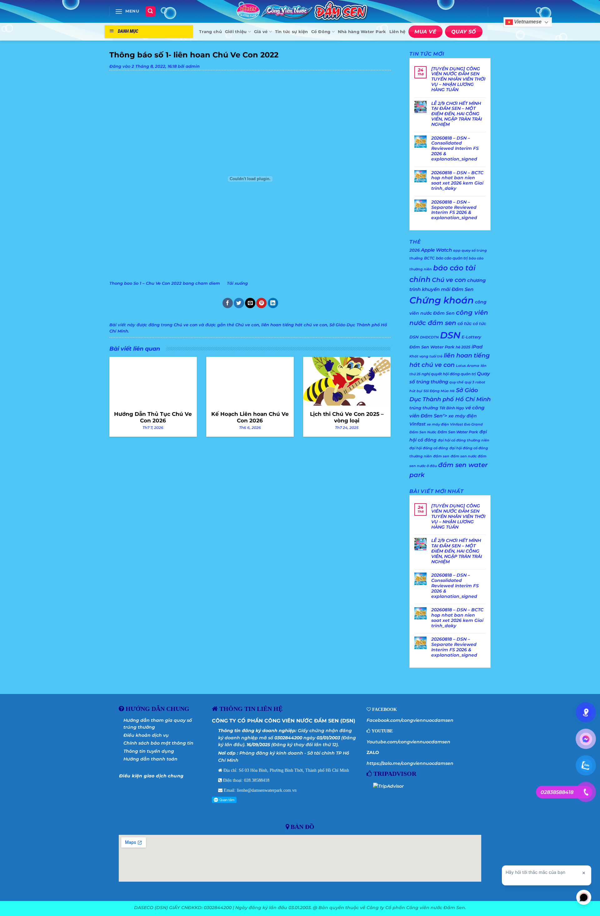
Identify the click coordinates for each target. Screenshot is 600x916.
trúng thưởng (423, 407)
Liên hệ (397, 31)
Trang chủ (210, 31)
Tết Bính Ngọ (451, 408)
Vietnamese (527, 22)
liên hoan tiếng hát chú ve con (294, 325)
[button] (127, 11)
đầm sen (441, 456)
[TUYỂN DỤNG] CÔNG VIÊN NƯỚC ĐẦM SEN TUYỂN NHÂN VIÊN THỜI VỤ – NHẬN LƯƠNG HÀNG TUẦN (458, 79)
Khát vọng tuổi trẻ (425, 356)
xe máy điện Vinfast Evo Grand (455, 424)
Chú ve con (186, 325)
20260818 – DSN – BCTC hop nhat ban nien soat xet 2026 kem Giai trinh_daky (457, 180)
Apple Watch (436, 250)
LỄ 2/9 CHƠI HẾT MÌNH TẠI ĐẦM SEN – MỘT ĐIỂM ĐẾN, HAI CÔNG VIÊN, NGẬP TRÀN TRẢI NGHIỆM (456, 114)
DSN (450, 335)
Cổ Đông (321, 31)
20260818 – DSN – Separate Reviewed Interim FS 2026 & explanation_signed (454, 209)
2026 (414, 250)
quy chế (456, 382)
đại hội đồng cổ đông (428, 448)
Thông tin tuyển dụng (148, 751)
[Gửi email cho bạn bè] (250, 303)
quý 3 (469, 382)
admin (193, 66)
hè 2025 (463, 347)
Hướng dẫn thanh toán (150, 759)
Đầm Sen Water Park (458, 432)
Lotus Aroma (467, 366)
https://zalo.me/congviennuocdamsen (410, 763)
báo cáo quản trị (452, 258)
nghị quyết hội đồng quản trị (449, 374)
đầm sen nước (464, 456)
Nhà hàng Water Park (362, 31)
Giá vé (261, 31)
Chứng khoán (441, 300)
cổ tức (465, 323)
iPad (477, 347)
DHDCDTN (429, 337)
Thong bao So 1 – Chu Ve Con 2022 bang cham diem (164, 283)
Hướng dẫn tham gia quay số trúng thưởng (157, 723)
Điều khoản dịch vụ (146, 735)
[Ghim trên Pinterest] (261, 303)
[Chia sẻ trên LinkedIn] (273, 303)
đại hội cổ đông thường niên (463, 440)
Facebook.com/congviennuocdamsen (410, 720)
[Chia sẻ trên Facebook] (227, 303)
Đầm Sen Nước (422, 432)
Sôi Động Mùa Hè (439, 391)
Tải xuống (237, 283)
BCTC (429, 258)
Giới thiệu (236, 31)
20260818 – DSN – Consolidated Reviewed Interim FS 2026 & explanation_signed (455, 148)
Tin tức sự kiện (291, 31)
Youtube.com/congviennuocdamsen (408, 742)
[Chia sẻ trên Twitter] (239, 303)
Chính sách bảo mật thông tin (158, 743)
